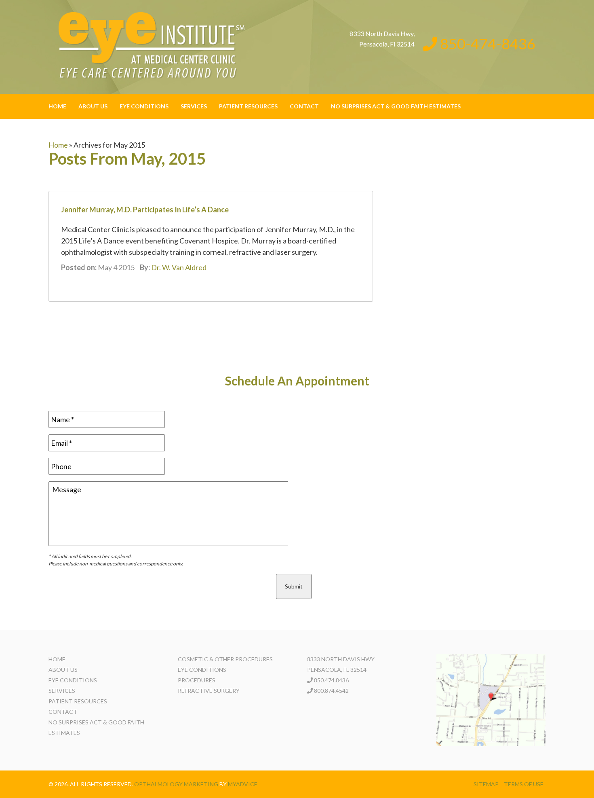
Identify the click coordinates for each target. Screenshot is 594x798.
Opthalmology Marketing (176, 784)
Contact (304, 106)
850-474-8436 (486, 44)
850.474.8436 (331, 680)
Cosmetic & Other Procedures (225, 659)
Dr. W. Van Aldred (178, 267)
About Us (92, 106)
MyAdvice (242, 784)
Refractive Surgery (209, 690)
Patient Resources (248, 106)
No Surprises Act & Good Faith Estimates (396, 106)
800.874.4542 (331, 690)
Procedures (196, 680)
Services (194, 106)
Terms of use (523, 784)
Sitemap (486, 784)
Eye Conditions (144, 106)
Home (57, 106)
